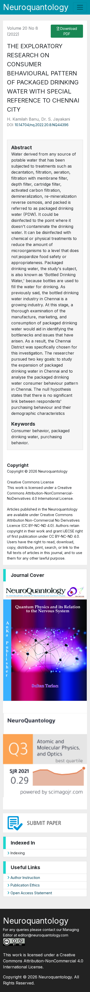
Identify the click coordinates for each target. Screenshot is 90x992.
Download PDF (68, 31)
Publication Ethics (25, 885)
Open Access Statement (31, 893)
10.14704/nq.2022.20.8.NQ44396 (41, 125)
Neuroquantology (35, 7)
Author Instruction (25, 877)
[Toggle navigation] (80, 7)
